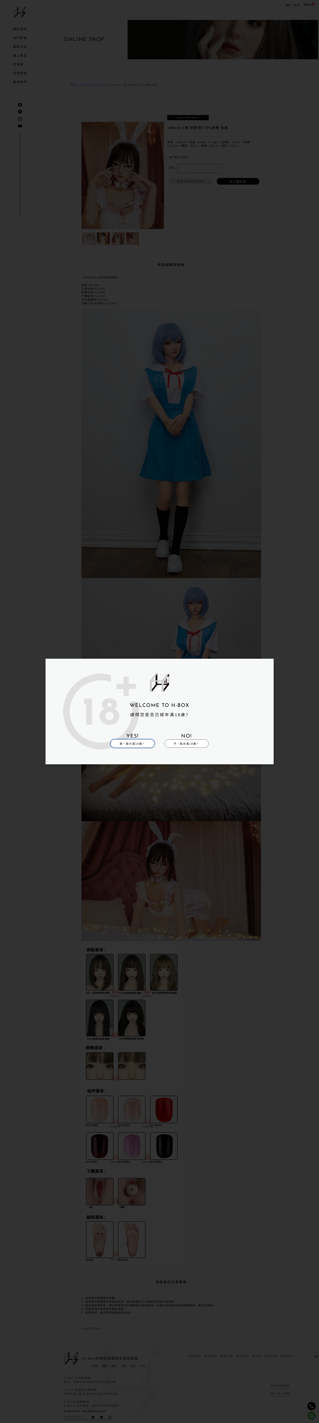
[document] (159, 711)
